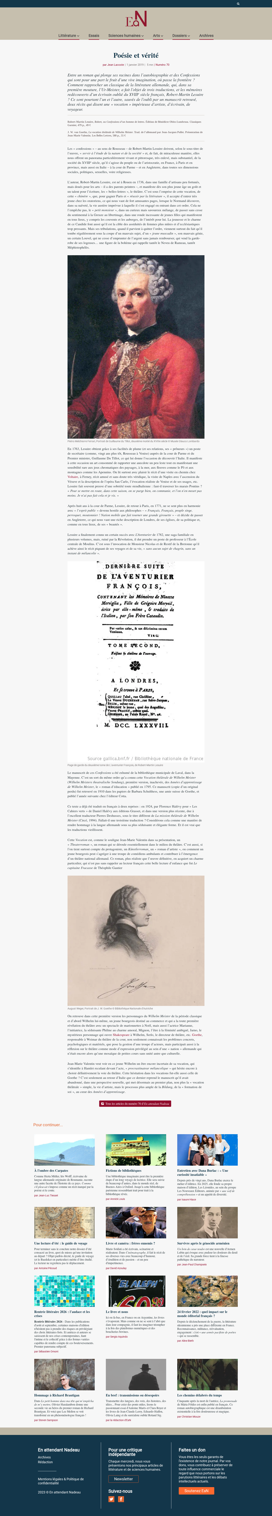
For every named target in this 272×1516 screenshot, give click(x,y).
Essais (94, 35)
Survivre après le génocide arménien (203, 1243)
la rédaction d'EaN (120, 1420)
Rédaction (45, 1462)
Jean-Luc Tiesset (48, 1195)
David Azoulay (118, 1268)
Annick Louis (117, 1198)
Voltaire (73, 476)
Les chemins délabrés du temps (199, 1395)
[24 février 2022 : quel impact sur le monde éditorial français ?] (207, 1291)
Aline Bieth (188, 1340)
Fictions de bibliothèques (123, 1170)
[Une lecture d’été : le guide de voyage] (64, 1222)
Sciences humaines (124, 35)
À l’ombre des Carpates (51, 1170)
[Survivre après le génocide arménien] (207, 1222)
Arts (156, 35)
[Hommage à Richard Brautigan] (64, 1374)
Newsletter (123, 1479)
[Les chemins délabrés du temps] (207, 1374)
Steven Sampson (48, 1420)
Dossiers (179, 35)
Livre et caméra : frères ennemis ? (130, 1243)
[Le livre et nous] (136, 1291)
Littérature (67, 35)
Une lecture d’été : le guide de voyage (60, 1243)
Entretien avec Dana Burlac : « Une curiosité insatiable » (202, 1172)
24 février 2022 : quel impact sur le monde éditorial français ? (202, 1313)
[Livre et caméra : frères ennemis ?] (136, 1222)
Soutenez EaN (196, 1491)
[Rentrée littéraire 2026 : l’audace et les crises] (64, 1291)
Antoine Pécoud (48, 1268)
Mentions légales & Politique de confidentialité (61, 1481)
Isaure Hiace (189, 1199)
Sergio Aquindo (119, 1336)
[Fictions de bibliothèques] (136, 1149)
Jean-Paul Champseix (194, 1264)
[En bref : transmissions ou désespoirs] (136, 1374)
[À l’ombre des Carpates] (64, 1149)
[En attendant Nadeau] (136, 18)
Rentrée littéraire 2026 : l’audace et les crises (62, 1313)
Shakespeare (121, 1034)
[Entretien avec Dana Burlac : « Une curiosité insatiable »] (207, 1149)
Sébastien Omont (48, 1351)
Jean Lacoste (115, 64)
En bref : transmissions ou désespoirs (132, 1395)
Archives (206, 35)
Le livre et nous (117, 1311)
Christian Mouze (191, 1416)
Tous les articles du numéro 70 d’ (137, 1103)
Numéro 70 (162, 64)
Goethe (197, 1034)
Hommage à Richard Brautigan (56, 1395)
